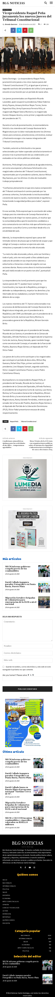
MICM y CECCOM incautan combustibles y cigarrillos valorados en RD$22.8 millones (18, 821)
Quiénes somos (27, 875)
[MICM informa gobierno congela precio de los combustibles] (44, 571)
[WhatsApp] (30, 30)
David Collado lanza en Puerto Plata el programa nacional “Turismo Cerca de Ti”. (18, 790)
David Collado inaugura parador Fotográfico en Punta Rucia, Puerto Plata (20, 584)
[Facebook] (13, 30)
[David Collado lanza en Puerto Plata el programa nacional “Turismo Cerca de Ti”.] (38, 791)
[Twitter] (19, 30)
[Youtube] (29, 867)
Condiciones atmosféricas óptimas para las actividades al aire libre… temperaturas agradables (14, 444)
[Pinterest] (25, 30)
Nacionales (7, 10)
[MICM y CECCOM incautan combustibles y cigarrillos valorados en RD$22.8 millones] (38, 822)
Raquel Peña (14, 421)
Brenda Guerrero (11, 24)
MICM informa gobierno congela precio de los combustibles (17, 568)
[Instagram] (34, 867)
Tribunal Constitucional (28, 421)
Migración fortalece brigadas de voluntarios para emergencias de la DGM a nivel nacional (20, 601)
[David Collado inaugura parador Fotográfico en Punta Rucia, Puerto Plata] (44, 587)
